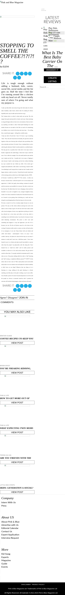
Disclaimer (26, 584)
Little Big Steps (7, 485)
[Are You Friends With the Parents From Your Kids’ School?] (17, 444)
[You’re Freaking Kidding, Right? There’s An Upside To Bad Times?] (17, 354)
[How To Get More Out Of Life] (17, 384)
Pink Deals (41, 13)
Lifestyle (19, 14)
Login (42, 9)
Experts (5, 557)
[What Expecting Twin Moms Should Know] (17, 414)
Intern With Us (8, 502)
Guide (4, 564)
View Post (17, 343)
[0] (18, 73)
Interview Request (10, 538)
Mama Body (5, 365)
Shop (50, 14)
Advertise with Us (9, 525)
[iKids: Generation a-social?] (17, 474)
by (4, 67)
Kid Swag (5, 554)
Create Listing (52, 79)
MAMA (7, 14)
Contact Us (6, 531)
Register (43, 10)
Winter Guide (6, 336)
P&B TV (31, 13)
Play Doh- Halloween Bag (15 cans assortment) (54, 29)
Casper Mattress (57, 37)
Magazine (6, 560)
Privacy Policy (38, 584)
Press (3, 506)
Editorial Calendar (9, 528)
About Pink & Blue (10, 522)
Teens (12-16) (5, 455)
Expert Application (10, 535)
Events (4, 567)
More (60, 14)
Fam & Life (4, 395)
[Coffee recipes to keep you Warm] (17, 324)
